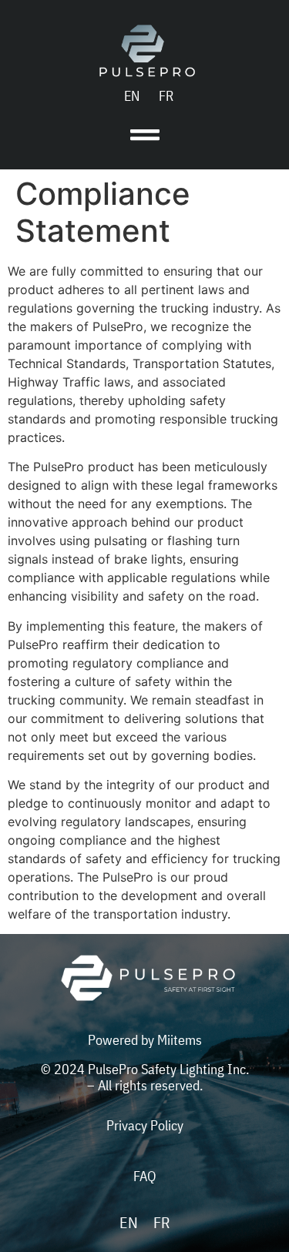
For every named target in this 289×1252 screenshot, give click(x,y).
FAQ (144, 1176)
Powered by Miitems (145, 1040)
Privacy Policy (144, 1125)
